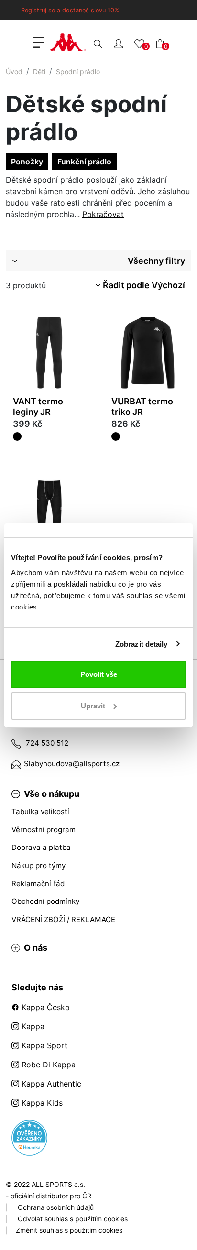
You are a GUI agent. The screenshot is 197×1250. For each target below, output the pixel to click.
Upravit (93, 706)
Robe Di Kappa (47, 1064)
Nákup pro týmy (38, 865)
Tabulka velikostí (40, 811)
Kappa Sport (43, 1045)
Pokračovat (103, 214)
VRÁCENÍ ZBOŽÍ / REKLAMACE (63, 919)
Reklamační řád (38, 883)
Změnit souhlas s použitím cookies (69, 1230)
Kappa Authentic (50, 1083)
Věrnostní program (43, 829)
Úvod (14, 71)
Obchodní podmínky (45, 901)
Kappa (31, 1026)
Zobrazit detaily (141, 644)
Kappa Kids (41, 1103)
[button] (118, 43)
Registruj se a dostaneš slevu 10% (70, 10)
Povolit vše (98, 674)
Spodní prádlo (78, 71)
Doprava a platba (41, 847)
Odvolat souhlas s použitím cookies (73, 1219)
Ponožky (27, 161)
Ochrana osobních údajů (56, 1207)
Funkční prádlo (84, 161)
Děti (39, 71)
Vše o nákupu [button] (51, 794)
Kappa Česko (44, 1007)
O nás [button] (35, 948)
